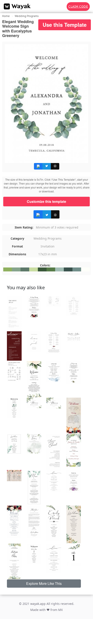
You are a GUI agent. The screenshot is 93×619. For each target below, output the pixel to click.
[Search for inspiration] (60, 6)
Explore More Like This (44, 583)
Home (6, 16)
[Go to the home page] (16, 6)
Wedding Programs (27, 16)
